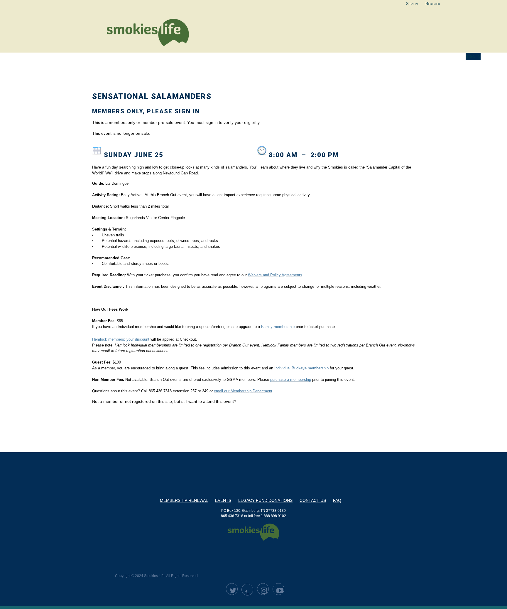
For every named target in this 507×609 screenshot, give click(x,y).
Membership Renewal (184, 500)
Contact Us (313, 500)
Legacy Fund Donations (265, 500)
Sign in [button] (473, 56)
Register (432, 3)
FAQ (337, 500)
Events (223, 500)
